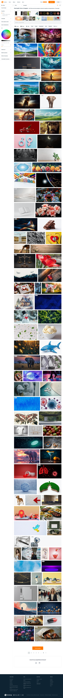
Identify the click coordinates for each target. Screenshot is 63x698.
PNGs (28, 26)
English (51, 679)
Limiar (2, 44)
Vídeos (14, 2)
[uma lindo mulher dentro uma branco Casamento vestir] (17, 553)
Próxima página (38, 648)
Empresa (11, 683)
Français (51, 684)
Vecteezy (11, 680)
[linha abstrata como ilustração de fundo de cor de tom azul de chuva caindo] (27, 404)
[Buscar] (57, 5)
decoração (55, 26)
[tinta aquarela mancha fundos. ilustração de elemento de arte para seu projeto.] (27, 566)
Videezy (11, 681)
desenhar (50, 26)
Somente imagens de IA (6, 14)
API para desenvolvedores (14, 685)
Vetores (5, 2)
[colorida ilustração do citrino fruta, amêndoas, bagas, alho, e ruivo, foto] (46, 167)
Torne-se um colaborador (39, 683)
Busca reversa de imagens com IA (14, 687)
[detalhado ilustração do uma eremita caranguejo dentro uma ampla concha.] (48, 633)
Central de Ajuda (39, 679)
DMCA (24, 680)
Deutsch (51, 683)
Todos (3, 13)
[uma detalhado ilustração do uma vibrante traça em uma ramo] (26, 418)
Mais (23, 2)
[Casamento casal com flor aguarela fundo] (44, 553)
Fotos (10, 2)
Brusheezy (11, 679)
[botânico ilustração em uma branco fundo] (48, 210)
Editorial (18, 2)
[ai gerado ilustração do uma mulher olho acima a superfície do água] (24, 36)
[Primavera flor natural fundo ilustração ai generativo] (24, 633)
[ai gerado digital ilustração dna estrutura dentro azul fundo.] (49, 224)
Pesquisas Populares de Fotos (27, 686)
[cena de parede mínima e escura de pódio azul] (51, 566)
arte (46, 26)
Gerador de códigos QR (13, 690)
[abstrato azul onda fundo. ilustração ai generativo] (51, 63)
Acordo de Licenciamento (27, 679)
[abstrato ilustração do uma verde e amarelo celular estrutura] (49, 316)
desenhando (41, 26)
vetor (32, 26)
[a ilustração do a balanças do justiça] (24, 261)
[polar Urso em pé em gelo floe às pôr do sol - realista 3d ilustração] (26, 456)
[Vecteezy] (2, 2)
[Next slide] (60, 26)
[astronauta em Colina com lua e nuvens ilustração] (25, 608)
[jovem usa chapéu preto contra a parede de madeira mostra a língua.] (31, 553)
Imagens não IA (5, 15)
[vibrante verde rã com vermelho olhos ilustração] (48, 195)
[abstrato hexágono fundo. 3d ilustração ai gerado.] (24, 195)
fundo (36, 26)
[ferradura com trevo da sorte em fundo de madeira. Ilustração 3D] (45, 249)
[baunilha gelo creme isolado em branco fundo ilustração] (49, 332)
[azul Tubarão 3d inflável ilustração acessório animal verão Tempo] (50, 347)
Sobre (37, 681)
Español (51, 680)
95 (43, 652)
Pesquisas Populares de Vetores (27, 683)
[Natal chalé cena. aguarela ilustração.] (24, 302)
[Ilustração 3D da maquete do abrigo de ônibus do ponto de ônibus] (50, 418)
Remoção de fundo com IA (14, 689)
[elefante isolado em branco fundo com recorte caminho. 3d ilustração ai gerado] (51, 102)
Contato (38, 680)
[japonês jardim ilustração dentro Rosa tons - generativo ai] (48, 36)
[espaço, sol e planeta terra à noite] (48, 180)
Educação (11, 684)
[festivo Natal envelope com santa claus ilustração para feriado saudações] (24, 288)
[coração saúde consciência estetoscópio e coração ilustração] (53, 238)
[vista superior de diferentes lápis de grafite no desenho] (22, 541)
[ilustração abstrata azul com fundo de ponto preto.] (48, 302)
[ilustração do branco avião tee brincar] (21, 431)
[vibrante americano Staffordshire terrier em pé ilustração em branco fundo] (19, 500)
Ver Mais (56, 18)
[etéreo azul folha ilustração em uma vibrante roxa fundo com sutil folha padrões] (32, 376)
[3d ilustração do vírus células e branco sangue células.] (51, 404)
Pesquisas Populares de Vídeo (27, 688)
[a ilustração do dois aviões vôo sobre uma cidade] (25, 275)
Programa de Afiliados (26, 681)
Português (51, 681)
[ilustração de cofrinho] (19, 621)
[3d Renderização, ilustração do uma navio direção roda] (24, 115)
